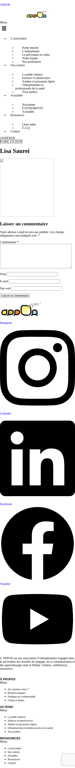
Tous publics (30, 92)
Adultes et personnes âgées (22, 724)
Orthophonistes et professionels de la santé (30, 86)
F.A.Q (26, 128)
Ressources (17, 115)
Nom (3, 274)
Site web (5, 288)
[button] (37, 27)
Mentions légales (17, 693)
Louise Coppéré (39, 675)
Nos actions (18, 65)
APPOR (5, 4)
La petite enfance (17, 717)
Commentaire (9, 242)
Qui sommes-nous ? (18, 689)
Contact (15, 131)
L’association (19, 38)
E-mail (4, 281)
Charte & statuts (16, 700)
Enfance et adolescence (20, 720)
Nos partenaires (31, 61)
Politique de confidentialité (21, 696)
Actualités (17, 95)
